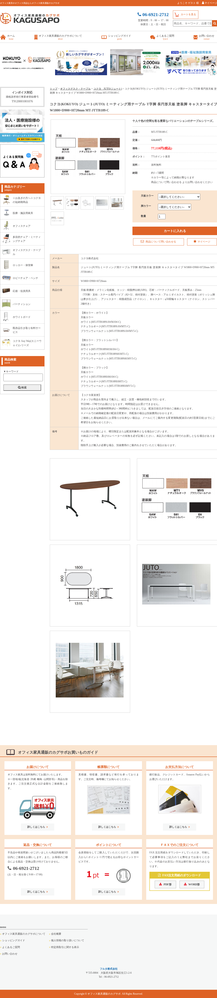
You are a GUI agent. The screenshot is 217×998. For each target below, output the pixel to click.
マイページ (204, 241)
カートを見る (188, 14)
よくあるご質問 (11, 947)
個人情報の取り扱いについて (67, 940)
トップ (53, 88)
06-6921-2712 (26, 868)
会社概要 (56, 933)
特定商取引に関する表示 (65, 947)
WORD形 (194, 884)
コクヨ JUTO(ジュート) (107, 88)
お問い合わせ (9, 953)
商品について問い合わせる (160, 241)
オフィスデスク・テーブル (75, 88)
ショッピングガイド (13, 940)
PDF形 (168, 884)
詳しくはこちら (36, 826)
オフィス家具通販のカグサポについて (23, 933)
